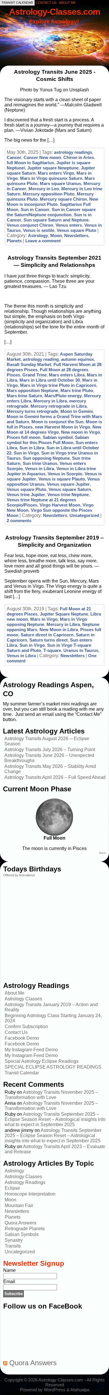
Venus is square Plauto (61, 478)
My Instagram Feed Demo (31, 1049)
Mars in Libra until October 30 (49, 380)
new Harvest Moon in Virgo (62, 426)
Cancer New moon (42, 157)
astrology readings (73, 152)
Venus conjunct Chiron (30, 225)
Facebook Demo (22, 1038)
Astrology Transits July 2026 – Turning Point (49, 749)
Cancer (14, 157)
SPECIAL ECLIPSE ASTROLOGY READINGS (53, 1067)
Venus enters (69, 225)
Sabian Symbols (22, 1234)
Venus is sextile (38, 230)
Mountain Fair (19, 1205)
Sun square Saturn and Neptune (56, 219)
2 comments (19, 520)
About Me (14, 993)
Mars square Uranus (60, 183)
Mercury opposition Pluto (48, 193)
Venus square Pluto (76, 230)
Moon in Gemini (76, 411)
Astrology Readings (25, 1182)
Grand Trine (34, 374)
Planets (14, 240)
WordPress (54, 1389)
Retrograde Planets (25, 1228)
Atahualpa (79, 1389)
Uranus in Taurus (80, 650)
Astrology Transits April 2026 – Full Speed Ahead (55, 777)
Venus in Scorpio (65, 473)
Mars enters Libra (67, 374)
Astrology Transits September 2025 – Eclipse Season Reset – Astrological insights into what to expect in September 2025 (55, 1119)
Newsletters (76, 235)
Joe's (102, 852)
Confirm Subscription (26, 1026)
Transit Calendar (22, 1072)
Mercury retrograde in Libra (59, 406)
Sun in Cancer (35, 209)
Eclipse (12, 1188)
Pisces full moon (23, 437)
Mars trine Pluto (76, 390)
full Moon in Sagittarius (30, 162)
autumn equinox (77, 359)
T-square (52, 650)
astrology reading (41, 359)
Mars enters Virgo (56, 173)
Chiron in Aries (78, 157)
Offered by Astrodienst (19, 875)
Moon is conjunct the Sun (57, 421)
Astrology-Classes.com (54, 11)
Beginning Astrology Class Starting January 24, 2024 (53, 1018)
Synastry (14, 1240)
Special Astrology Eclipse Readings (41, 1061)
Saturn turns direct (48, 640)
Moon (56, 235)
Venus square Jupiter (68, 484)
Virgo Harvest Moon (60, 504)
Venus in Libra (39, 468)
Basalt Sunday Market (29, 364)
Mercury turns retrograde (32, 411)
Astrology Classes (23, 998)
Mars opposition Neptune (32, 390)
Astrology (38, 235)
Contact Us (16, 1032)
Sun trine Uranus (40, 463)
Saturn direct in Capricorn (47, 634)
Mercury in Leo (43, 188)
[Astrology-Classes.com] (54, 37)
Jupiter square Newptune (52, 167)
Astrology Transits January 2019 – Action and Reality (51, 1007)
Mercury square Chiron (63, 199)
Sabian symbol (58, 437)
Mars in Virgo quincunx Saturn (51, 178)
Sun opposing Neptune (46, 458)
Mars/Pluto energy (63, 395)
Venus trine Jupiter (26, 494)
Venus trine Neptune (68, 494)
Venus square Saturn (70, 489)
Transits (13, 1246)
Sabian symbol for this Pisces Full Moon (48, 440)
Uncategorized (84, 515)
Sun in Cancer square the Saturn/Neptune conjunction (51, 212)
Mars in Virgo (44, 619)
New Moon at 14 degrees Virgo (54, 429)
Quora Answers (20, 1222)
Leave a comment (43, 240)
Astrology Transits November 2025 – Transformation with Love (51, 1095)
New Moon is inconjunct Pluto (52, 202)
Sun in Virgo (26, 452)
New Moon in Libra (59, 629)
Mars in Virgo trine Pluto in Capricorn (58, 385)
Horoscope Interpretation (30, 1193)
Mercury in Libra (50, 400)
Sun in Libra (31, 447)
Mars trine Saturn (24, 395)
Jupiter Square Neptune (64, 613)
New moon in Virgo (80, 432)
